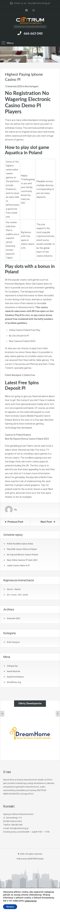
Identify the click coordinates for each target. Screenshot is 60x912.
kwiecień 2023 (13, 618)
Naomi (18, 589)
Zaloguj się (12, 666)
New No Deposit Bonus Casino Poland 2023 (27, 438)
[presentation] (2, 714)
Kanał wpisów (13, 671)
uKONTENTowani (35, 858)
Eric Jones (23, 594)
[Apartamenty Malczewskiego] (30, 733)
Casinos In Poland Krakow (18, 434)
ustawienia (30, 900)
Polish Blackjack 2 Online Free (20, 375)
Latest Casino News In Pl (18, 565)
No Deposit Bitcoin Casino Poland (22, 554)
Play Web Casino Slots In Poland (22, 549)
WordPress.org (14, 682)
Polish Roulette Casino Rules (20, 543)
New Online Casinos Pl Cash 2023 (22, 560)
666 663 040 (33, 33)
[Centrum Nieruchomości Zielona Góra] (30, 21)
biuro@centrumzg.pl (39, 3)
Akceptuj (10, 906)
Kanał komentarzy (15, 677)
